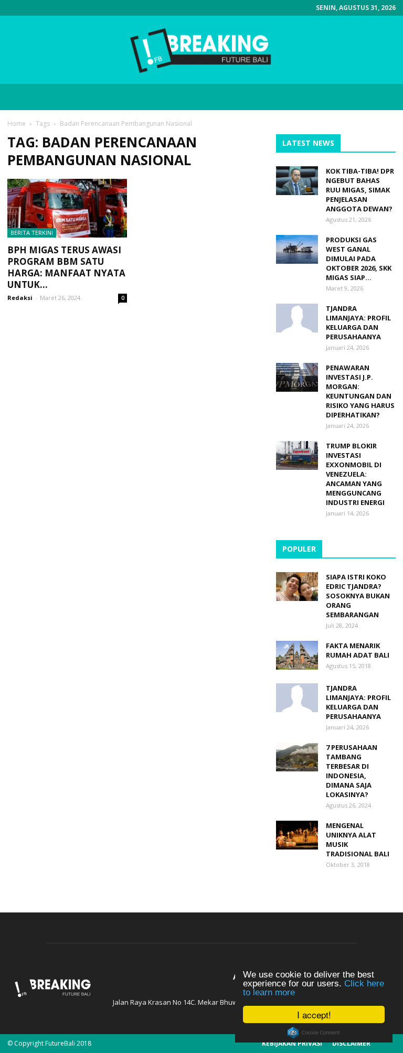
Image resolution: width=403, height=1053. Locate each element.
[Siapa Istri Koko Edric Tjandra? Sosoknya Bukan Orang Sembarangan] (297, 586)
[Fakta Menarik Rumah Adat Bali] (297, 655)
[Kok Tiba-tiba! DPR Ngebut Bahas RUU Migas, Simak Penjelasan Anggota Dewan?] (297, 180)
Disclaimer (351, 1043)
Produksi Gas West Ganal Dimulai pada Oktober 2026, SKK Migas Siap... (358, 258)
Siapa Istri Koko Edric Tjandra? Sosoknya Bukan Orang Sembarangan (358, 595)
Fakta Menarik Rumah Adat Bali (357, 650)
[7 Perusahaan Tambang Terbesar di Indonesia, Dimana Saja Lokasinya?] (297, 757)
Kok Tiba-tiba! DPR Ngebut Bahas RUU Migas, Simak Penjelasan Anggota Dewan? (360, 189)
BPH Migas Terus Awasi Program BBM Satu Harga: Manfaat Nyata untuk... (66, 267)
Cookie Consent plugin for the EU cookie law (314, 1032)
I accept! (314, 1014)
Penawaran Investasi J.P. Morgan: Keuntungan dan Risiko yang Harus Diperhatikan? (360, 391)
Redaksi (20, 298)
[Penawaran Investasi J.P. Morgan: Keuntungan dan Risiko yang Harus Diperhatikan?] (297, 377)
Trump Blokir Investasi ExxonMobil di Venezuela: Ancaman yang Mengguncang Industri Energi (355, 474)
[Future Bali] (201, 50)
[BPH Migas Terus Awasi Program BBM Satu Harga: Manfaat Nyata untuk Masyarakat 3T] (67, 208)
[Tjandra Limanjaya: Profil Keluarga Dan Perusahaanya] (297, 318)
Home (16, 123)
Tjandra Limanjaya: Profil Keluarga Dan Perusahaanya (358, 322)
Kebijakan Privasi (292, 1043)
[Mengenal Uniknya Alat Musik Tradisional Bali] (297, 835)
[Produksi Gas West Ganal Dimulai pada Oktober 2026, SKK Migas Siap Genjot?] (297, 249)
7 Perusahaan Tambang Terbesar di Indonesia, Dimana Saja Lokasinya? (351, 771)
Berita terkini (31, 233)
